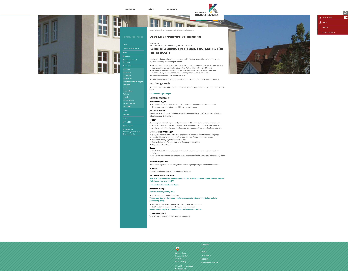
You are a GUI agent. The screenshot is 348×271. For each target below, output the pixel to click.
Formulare (127, 72)
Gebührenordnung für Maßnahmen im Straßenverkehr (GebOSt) (176, 209)
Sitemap (204, 252)
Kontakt (204, 248)
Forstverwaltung (129, 100)
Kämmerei (126, 106)
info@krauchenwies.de (185, 266)
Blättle (125, 52)
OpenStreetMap (180, 262)
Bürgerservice (127, 66)
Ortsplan (126, 97)
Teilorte (126, 94)
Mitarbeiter (127, 85)
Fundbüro (126, 69)
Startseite (153, 30)
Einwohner (160, 30)
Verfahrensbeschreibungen (133, 82)
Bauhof (125, 88)
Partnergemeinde (129, 103)
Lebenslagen (127, 79)
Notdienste (126, 114)
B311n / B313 (127, 122)
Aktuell (125, 45)
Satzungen (127, 75)
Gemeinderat (127, 91)
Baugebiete (126, 56)
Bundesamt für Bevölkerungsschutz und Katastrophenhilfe (131, 132)
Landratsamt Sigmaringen (160, 94)
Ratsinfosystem (128, 126)
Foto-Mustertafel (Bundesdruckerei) (164, 185)
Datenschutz (206, 255)
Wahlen (125, 118)
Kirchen (125, 111)
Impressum (205, 259)
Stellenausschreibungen (131, 48)
